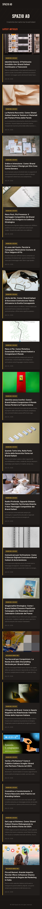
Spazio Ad (7, 4)
